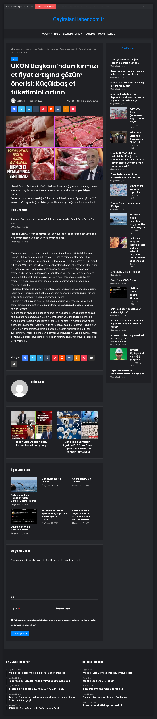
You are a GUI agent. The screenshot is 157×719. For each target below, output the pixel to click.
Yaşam (101, 34)
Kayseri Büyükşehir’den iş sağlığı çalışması (137, 354)
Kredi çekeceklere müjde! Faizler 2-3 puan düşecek (124, 61)
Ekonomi (68, 34)
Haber (57, 34)
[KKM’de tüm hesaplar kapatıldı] (118, 190)
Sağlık (78, 34)
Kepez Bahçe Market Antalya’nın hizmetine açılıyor (127, 372)
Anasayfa (47, 34)
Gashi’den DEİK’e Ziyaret (81, 480)
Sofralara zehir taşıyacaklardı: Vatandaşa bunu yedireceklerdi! (81, 515)
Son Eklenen (128, 48)
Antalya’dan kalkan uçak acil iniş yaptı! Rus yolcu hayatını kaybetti (54, 515)
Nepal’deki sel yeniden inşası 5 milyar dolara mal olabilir (127, 72)
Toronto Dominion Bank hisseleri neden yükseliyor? (125, 176)
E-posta (15, 608)
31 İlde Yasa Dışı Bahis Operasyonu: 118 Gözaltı (137, 137)
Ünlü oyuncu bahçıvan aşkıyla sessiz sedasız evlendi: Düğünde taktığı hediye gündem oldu (137, 249)
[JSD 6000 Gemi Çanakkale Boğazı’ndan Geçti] (118, 113)
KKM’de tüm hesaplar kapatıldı (136, 189)
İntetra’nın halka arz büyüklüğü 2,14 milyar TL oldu (81, 6)
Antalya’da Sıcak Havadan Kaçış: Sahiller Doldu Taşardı (23, 497)
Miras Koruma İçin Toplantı (52, 480)
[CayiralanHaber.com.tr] (78, 19)
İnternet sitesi (63, 608)
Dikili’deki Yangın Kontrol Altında (20, 528)
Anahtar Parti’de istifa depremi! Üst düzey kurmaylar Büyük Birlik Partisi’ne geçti (127, 97)
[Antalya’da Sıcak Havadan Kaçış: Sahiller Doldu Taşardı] (24, 484)
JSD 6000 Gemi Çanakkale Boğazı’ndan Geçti (137, 115)
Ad (13, 597)
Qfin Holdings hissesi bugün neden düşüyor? (125, 310)
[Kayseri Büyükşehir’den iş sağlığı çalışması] (118, 354)
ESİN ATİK (21, 101)
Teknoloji (90, 34)
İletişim (111, 34)
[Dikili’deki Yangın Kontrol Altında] (24, 516)
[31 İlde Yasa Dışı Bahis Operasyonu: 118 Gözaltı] (118, 137)
